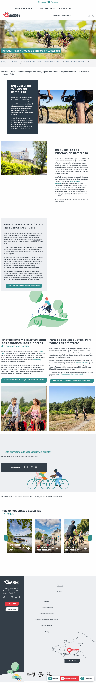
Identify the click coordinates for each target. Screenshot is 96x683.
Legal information (46, 626)
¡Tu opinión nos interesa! (46, 613)
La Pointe (36, 240)
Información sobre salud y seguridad (46, 620)
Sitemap (46, 632)
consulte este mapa (81, 363)
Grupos (46, 601)
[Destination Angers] (12, 14)
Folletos (60, 592)
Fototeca (60, 585)
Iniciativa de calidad (47, 607)
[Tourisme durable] (93, 17)
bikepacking (37, 360)
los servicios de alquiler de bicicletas (70, 375)
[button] (89, 16)
